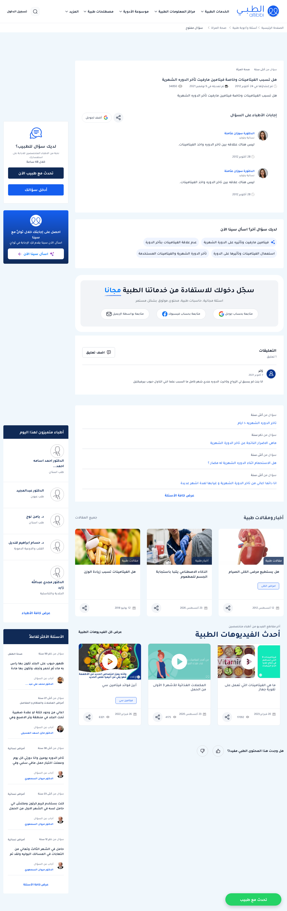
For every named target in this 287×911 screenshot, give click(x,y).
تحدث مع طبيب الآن (35, 173)
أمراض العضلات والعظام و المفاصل (42, 703)
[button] (215, 11)
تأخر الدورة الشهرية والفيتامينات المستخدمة (173, 253)
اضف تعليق (95, 352)
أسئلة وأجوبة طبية (245, 28)
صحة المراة (218, 28)
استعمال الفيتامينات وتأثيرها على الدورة (244, 253)
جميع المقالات (86, 517)
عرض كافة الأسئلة (179, 495)
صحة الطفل (15, 654)
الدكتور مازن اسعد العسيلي (37, 733)
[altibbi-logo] (258, 11)
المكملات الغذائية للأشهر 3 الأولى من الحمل (179, 687)
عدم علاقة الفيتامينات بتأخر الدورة (171, 242)
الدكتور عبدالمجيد (30, 490)
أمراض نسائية (16, 748)
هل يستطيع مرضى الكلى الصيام (254, 571)
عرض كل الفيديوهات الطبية (100, 632)
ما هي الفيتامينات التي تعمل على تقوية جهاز (250, 687)
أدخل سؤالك (36, 190)
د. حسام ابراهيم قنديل (26, 542)
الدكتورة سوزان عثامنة (239, 133)
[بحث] (35, 11)
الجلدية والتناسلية (52, 593)
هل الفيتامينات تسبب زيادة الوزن (110, 571)
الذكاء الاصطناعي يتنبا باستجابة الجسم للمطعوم (181, 574)
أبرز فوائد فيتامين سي (119, 685)
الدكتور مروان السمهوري (39, 778)
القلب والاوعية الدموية (29, 548)
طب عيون (37, 496)
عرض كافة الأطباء (36, 613)
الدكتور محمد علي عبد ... (39, 684)
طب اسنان (56, 472)
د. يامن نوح (35, 516)
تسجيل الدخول (17, 11)
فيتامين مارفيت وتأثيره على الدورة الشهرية (236, 242)
